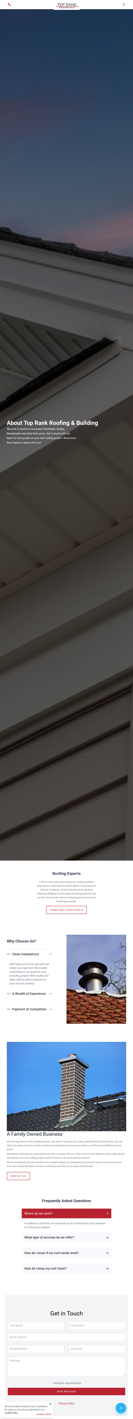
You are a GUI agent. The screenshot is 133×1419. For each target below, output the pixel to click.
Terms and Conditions (65, 910)
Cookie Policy (11, 1413)
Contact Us (18, 1176)
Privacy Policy (67, 1403)
